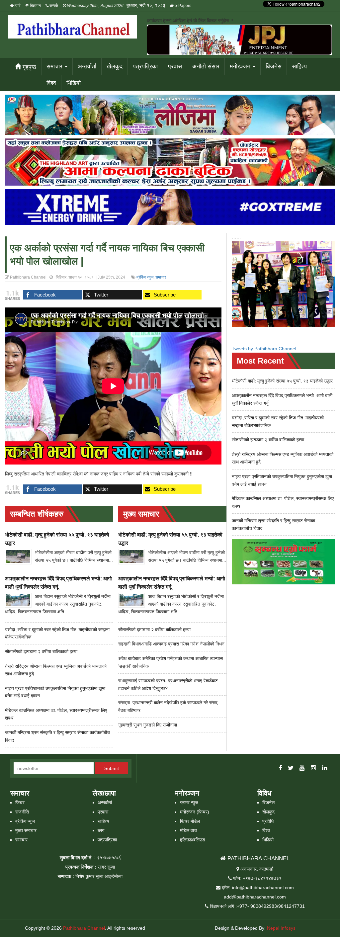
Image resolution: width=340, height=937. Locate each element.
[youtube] (302, 768)
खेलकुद (115, 66)
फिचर (20, 802)
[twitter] (291, 768)
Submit (111, 768)
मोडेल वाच (188, 830)
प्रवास (175, 66)
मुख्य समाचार (26, 830)
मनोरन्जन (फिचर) (194, 811)
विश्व (51, 83)
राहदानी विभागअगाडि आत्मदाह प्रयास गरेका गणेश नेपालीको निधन (171, 643)
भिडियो (73, 83)
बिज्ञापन (35, 5)
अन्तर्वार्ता (87, 66)
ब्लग (101, 830)
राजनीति (22, 811)
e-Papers (182, 5)
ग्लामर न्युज (189, 802)
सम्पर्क (53, 5)
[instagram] (313, 768)
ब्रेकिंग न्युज (144, 277)
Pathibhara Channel (84, 928)
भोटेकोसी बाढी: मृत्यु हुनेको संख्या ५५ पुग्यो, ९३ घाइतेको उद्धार (282, 380)
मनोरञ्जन (241, 66)
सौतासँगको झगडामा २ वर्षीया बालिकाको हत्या (41, 651)
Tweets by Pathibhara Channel (264, 348)
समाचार (55, 66)
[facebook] (280, 768)
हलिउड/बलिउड (192, 839)
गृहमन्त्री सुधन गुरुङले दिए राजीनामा (147, 724)
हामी (17, 5)
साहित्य (299, 66)
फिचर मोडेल (190, 821)
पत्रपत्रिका (145, 66)
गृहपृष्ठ (28, 67)
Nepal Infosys (281, 928)
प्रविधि (268, 821)
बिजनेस (274, 66)
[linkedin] (324, 768)
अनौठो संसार (205, 66)
